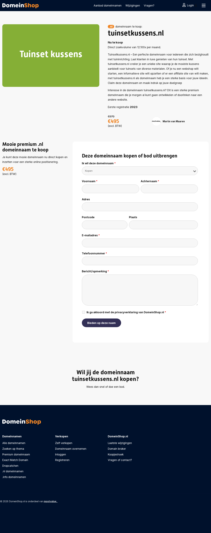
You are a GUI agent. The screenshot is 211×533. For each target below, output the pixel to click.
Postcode (88, 217)
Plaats (133, 217)
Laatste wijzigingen (120, 443)
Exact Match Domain (15, 460)
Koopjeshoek (116, 454)
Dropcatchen (10, 465)
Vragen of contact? (120, 460)
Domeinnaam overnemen (70, 448)
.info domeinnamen (14, 477)
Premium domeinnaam (16, 454)
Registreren (62, 460)
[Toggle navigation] (204, 5)
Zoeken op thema (13, 448)
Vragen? (149, 5)
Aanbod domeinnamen (108, 5)
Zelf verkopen (63, 443)
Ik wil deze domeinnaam (99, 163)
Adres (86, 199)
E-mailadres (91, 235)
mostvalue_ (50, 501)
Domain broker (117, 448)
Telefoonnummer (94, 253)
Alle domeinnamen (13, 443)
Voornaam (89, 181)
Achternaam (150, 181)
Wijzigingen (132, 5)
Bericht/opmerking (95, 271)
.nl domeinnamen (12, 471)
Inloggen (60, 454)
